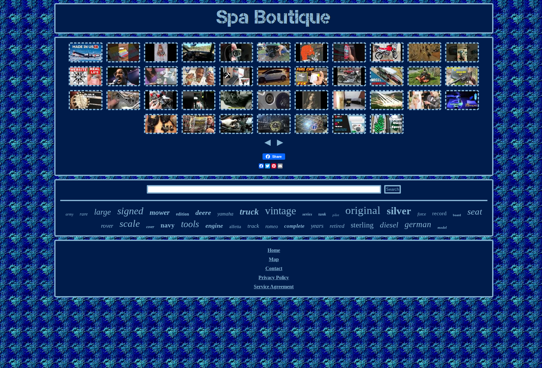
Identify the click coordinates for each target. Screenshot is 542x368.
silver (399, 210)
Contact (273, 268)
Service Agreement (274, 286)
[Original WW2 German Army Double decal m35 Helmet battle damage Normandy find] (311, 133)
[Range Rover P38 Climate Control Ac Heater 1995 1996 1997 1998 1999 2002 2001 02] (198, 109)
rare (84, 213)
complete (294, 226)
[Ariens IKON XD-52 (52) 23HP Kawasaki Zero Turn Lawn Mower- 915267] (424, 85)
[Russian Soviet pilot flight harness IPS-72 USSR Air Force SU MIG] (85, 62)
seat (474, 211)
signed (130, 210)
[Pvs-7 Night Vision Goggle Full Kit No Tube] (161, 133)
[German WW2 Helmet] (462, 85)
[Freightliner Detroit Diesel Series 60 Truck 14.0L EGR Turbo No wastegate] (236, 133)
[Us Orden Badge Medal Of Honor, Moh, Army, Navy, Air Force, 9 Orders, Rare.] (387, 109)
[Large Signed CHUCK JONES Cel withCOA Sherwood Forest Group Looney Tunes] (311, 62)
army (69, 214)
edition (182, 214)
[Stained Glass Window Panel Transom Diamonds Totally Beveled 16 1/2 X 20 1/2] (387, 133)
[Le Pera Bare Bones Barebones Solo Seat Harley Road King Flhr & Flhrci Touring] (349, 85)
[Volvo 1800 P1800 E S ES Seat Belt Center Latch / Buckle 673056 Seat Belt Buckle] (349, 62)
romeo (271, 226)
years (317, 225)
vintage (280, 210)
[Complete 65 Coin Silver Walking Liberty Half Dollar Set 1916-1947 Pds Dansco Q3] (85, 109)
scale (130, 223)
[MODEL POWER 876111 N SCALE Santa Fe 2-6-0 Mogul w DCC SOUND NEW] (387, 85)
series (307, 214)
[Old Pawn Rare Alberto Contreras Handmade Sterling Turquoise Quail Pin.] (311, 109)
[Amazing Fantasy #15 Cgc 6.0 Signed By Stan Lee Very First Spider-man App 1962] (198, 133)
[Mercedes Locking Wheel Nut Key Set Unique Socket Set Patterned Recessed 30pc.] (274, 109)
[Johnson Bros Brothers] (123, 85)
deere (203, 212)
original (362, 210)
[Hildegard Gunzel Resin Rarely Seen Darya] (161, 62)
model (442, 227)
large (102, 211)
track (253, 226)
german (418, 224)
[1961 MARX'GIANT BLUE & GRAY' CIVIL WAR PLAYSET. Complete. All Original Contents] (424, 62)
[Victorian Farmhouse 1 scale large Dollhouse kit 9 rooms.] (349, 109)
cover (150, 227)
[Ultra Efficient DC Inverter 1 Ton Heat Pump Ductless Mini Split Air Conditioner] (349, 133)
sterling (362, 225)
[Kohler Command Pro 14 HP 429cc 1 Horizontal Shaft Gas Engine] (161, 109)
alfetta (235, 226)
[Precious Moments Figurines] (161, 85)
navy (168, 225)
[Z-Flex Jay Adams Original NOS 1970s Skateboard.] (236, 109)
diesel (389, 225)
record (439, 213)
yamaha (225, 213)
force (421, 214)
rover (107, 225)
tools (190, 224)
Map (274, 259)
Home (274, 250)
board (457, 215)
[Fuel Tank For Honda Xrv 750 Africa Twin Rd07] (387, 62)
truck (249, 211)
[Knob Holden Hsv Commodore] (236, 62)
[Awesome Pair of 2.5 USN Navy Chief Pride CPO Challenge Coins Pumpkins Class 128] (198, 85)
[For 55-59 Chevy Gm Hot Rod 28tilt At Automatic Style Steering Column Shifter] (274, 133)
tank (322, 214)
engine (214, 225)
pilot (335, 215)
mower (160, 212)
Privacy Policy (273, 277)
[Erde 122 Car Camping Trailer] (236, 85)
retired (337, 226)
